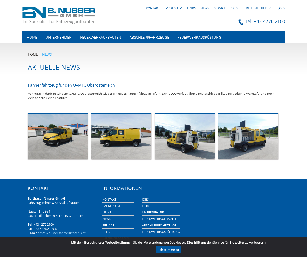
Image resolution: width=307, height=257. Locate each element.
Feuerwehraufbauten (100, 37)
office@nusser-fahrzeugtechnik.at (62, 233)
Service (220, 8)
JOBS (281, 8)
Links (191, 8)
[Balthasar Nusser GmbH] (59, 23)
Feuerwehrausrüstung (199, 37)
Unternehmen (59, 37)
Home (32, 37)
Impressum (173, 8)
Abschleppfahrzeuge (149, 37)
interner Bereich (260, 8)
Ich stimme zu (169, 249)
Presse (235, 8)
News (205, 8)
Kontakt (153, 8)
